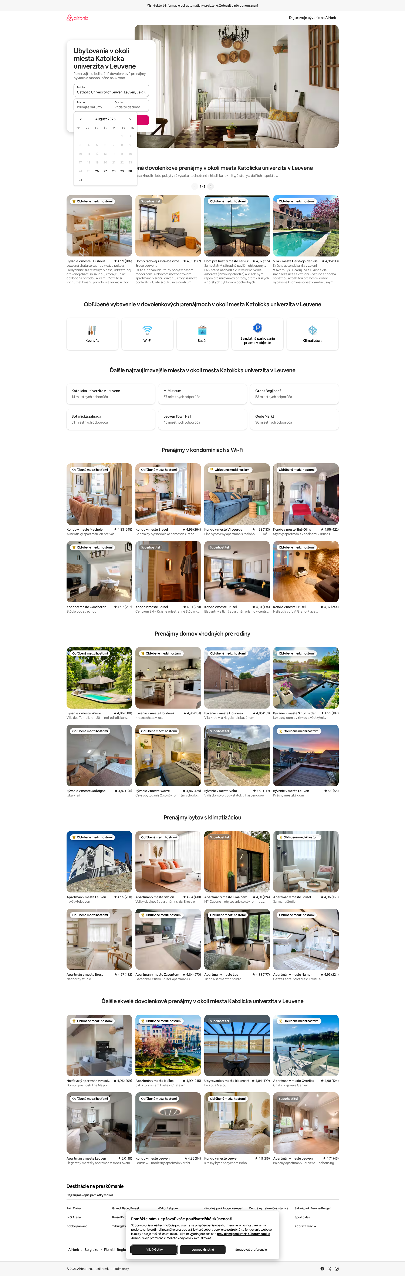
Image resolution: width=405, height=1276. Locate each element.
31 (80, 180)
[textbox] (92, 107)
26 (97, 171)
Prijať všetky (154, 1250)
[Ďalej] (210, 186)
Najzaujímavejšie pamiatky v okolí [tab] (90, 1195)
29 (122, 171)
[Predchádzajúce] (194, 186)
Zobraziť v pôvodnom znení (238, 5)
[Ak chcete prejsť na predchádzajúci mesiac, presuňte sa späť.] (81, 119)
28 (113, 171)
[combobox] (111, 92)
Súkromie (103, 1269)
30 (130, 171)
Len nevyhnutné (202, 1250)
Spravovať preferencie (251, 1250)
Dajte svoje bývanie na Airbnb (312, 18)
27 (105, 171)
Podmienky (121, 1269)
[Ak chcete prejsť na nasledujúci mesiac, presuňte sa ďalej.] (130, 119)
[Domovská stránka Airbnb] (77, 17)
